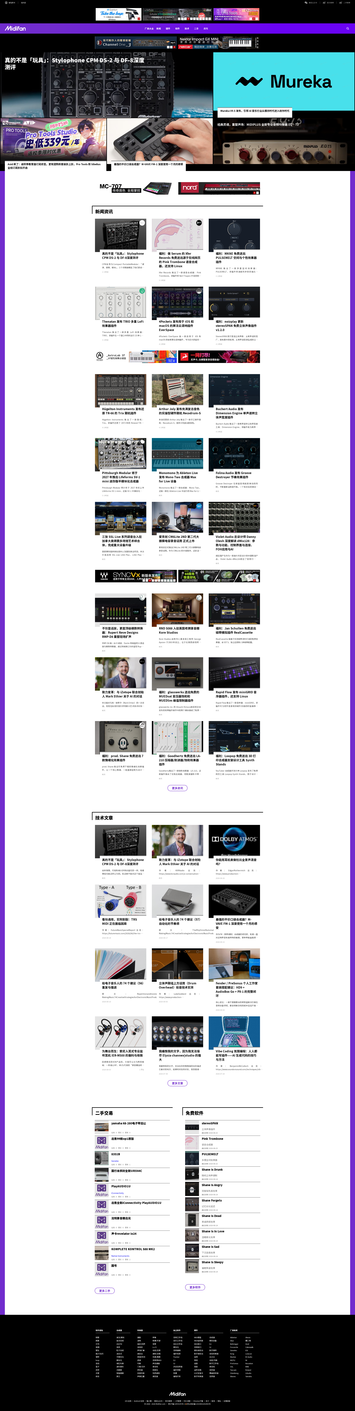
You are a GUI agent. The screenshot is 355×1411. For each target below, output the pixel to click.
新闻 (158, 28)
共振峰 (119, 1370)
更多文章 (177, 1083)
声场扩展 (140, 1350)
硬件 (168, 28)
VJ (174, 1363)
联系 (213, 1401)
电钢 (97, 1347)
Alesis (247, 1337)
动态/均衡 (213, 1360)
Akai (232, 1340)
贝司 (97, 1344)
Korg (232, 1353)
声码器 (140, 1370)
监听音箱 (197, 1370)
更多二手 (104, 1291)
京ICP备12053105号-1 (176, 1404)
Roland (248, 1370)
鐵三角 (248, 1340)
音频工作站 (177, 1337)
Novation (249, 1363)
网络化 (155, 1370)
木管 (97, 1373)
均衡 (139, 1363)
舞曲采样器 (213, 1373)
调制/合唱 (156, 1353)
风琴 (97, 1370)
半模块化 (120, 1357)
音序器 (212, 1376)
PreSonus (234, 1363)
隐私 (219, 1401)
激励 (139, 1337)
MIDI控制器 (198, 1340)
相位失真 (120, 1363)
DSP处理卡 (198, 1373)
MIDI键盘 (197, 1337)
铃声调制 (156, 1373)
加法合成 (120, 1340)
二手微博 (346, 2)
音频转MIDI (157, 1360)
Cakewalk (249, 1347)
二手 (196, 28)
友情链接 (227, 1401)
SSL (231, 1366)
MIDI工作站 (177, 1344)
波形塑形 (120, 1366)
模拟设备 (213, 1340)
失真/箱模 (156, 1357)
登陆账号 (12, 2)
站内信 (23, 2)
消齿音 (140, 1347)
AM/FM (119, 1344)
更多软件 (195, 1287)
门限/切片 (141, 1366)
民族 (97, 1340)
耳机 (196, 1360)
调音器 (155, 1376)
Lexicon (248, 1353)
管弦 (97, 1350)
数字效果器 (198, 1376)
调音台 (140, 1353)
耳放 (196, 1366)
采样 (118, 1347)
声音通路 (156, 1363)
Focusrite (234, 1347)
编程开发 (177, 1376)
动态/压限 (156, 1350)
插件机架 (177, 1353)
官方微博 (330, 2)
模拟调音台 (198, 1350)
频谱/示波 (156, 1340)
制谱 (175, 1373)
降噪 (154, 1337)
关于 (207, 1401)
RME (247, 1366)
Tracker (176, 1357)
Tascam (233, 1370)
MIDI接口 (197, 1344)
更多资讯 (177, 788)
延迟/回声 (141, 1344)
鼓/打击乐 (100, 1353)
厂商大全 (149, 28)
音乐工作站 (177, 1340)
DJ (174, 1360)
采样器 (212, 1370)
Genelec (233, 1350)
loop (97, 1360)
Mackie (233, 1357)
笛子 (97, 1366)
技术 (187, 28)
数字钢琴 (213, 1350)
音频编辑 (177, 1350)
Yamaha (248, 1376)
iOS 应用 (128, 1401)
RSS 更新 (187, 1401)
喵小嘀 (149, 1401)
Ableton (233, 1337)
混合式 (119, 1353)
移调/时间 (141, 1357)
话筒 (196, 1357)
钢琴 (97, 1357)
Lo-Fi (155, 1347)
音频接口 (197, 1347)
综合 (97, 1376)
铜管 (97, 1337)
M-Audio (248, 1357)
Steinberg (234, 1373)
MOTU (232, 1360)
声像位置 (140, 1376)
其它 (118, 1376)
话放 (196, 1363)
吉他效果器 (213, 1353)
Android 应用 (139, 1401)
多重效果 (140, 1373)
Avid (247, 1344)
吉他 (97, 1363)
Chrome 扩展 (198, 1401)
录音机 (155, 1366)
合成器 (212, 1337)
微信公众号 (313, 2)
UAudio (248, 1373)
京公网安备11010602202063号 (199, 1404)
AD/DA (212, 1357)
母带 (154, 1344)
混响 (139, 1340)
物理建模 (120, 1373)
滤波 (139, 1360)
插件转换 (177, 1370)
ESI (246, 1350)
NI (246, 1360)
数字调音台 (198, 1353)
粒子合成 (120, 1350)
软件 (177, 28)
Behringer (234, 1344)
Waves (233, 1376)
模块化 (119, 1360)
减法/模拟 (120, 1337)
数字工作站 (213, 1363)
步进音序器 (177, 1366)
